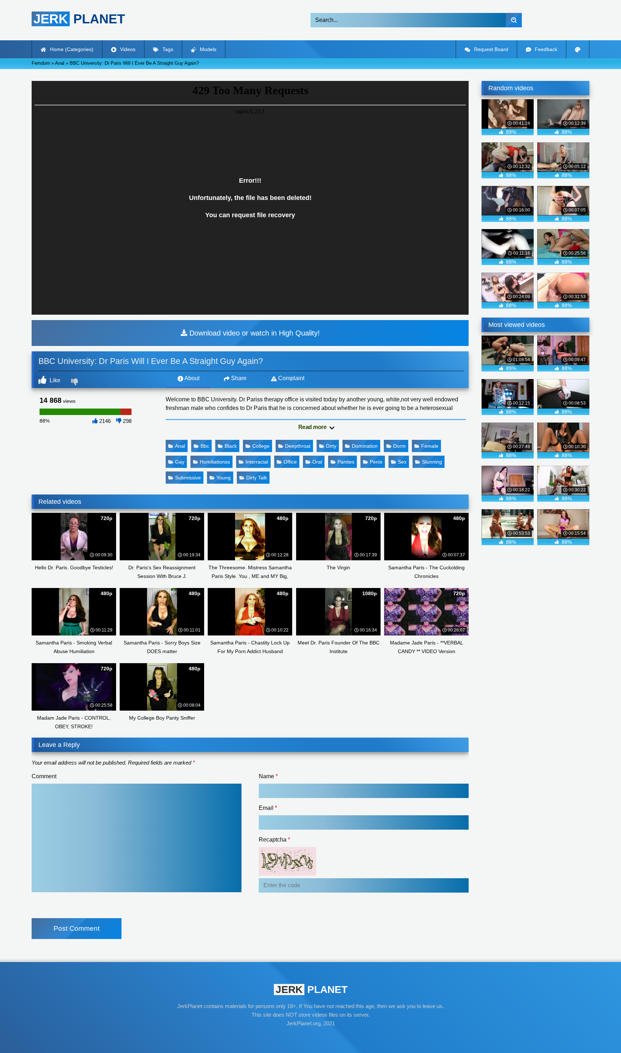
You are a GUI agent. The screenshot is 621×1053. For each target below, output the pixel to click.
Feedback (545, 49)
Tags (167, 49)
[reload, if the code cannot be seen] (287, 874)
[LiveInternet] (310, 1037)
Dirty (331, 446)
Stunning (432, 462)
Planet (79, 19)
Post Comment (77, 928)
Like (54, 380)
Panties (345, 462)
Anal (180, 446)
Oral (317, 462)
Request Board (490, 49)
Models (207, 49)
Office (290, 462)
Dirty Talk (256, 477)
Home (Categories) (71, 49)
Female (429, 446)
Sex (402, 462)
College (261, 446)
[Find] (514, 20)
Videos (127, 49)
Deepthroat (297, 446)
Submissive (188, 477)
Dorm (399, 446)
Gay (179, 462)
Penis (376, 462)
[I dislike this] (75, 382)
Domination (365, 446)
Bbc (205, 446)
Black (231, 446)
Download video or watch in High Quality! (253, 333)
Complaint (290, 378)
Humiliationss (215, 462)
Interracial (256, 462)
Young (223, 477)
